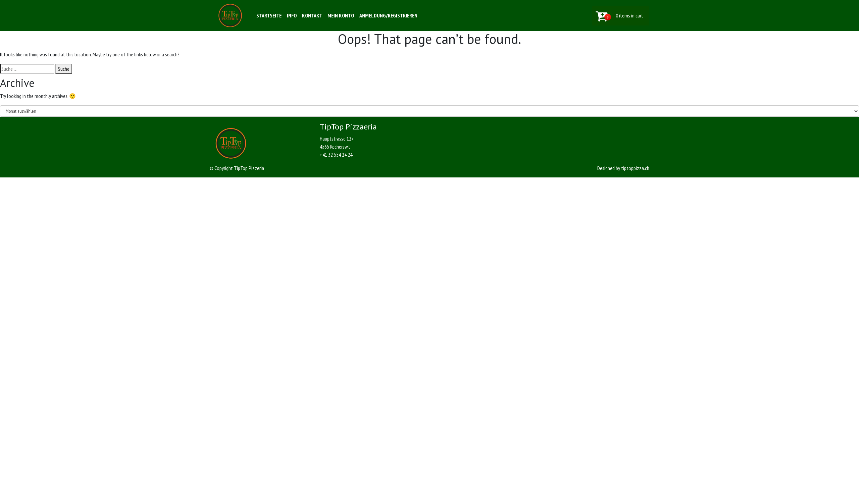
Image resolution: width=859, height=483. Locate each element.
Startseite (269, 15)
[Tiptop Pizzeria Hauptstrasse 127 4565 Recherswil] (230, 15)
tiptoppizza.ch (635, 168)
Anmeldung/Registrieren (388, 15)
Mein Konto (340, 15)
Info (292, 15)
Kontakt (312, 15)
